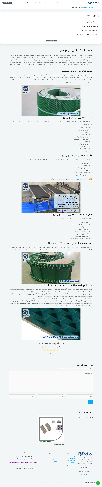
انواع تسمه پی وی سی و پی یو (90, 26)
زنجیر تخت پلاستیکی (58, 444)
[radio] (57, 350)
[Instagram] (84, 474)
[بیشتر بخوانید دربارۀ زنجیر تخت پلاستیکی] (51, 429)
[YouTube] (81, 474)
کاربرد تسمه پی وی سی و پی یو (90, 30)
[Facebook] (89, 474)
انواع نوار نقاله (66, 160)
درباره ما (55, 459)
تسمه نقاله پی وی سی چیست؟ (90, 22)
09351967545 (45, 179)
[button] (7, 3)
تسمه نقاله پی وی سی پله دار (85, 417)
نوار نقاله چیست (71, 463)
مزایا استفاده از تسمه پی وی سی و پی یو (87, 35)
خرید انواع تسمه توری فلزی (81, 179)
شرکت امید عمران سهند (46, 481)
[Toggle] (3, 15)
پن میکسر (72, 458)
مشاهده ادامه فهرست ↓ (51, 40)
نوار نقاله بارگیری (71, 465)
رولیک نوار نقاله (71, 456)
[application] (69, 3)
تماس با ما (54, 457)
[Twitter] (86, 474)
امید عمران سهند (88, 7)
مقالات (55, 461)
